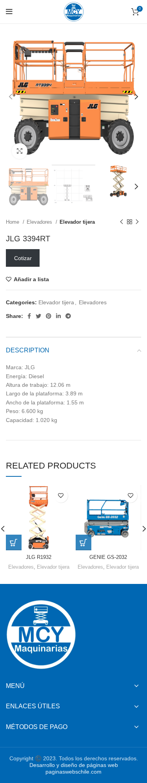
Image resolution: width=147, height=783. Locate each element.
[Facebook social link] (29, 316)
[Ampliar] (19, 151)
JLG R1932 (38, 557)
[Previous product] (121, 222)
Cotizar (23, 258)
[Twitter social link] (38, 316)
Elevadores (40, 222)
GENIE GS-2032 (108, 557)
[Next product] (137, 222)
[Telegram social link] (68, 316)
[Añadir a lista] (61, 496)
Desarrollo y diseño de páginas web (73, 765)
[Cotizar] (14, 542)
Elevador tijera (77, 222)
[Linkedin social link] (58, 316)
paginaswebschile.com (73, 772)
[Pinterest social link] (49, 316)
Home (13, 222)
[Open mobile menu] (9, 12)
